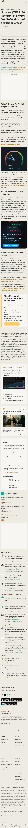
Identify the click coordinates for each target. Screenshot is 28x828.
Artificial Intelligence (19, 747)
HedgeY (6, 583)
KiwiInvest (7, 645)
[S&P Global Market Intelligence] (6, 712)
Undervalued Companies (20, 734)
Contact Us (17, 764)
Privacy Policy (4, 820)
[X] (5, 695)
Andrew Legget (7, 511)
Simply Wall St (7, 30)
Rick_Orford (7, 554)
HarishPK (6, 658)
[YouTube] (7, 695)
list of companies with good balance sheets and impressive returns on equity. (13, 288)
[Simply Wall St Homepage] (2, 0)
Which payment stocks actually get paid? (12, 499)
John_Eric (7, 564)
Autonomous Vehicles (19, 745)
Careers (16, 767)
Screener (3, 758)
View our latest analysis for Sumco (11, 144)
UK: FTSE (3, 736)
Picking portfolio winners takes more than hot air (12, 507)
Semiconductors (10, 9)
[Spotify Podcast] (10, 695)
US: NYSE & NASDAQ (6, 734)
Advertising (17, 758)
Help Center (17, 771)
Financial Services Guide (6, 815)
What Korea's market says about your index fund (13, 516)
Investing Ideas (4, 761)
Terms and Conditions (6, 818)
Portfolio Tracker (5, 756)
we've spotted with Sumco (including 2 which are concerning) (13, 279)
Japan (2, 9)
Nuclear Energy (18, 742)
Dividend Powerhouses (20, 736)
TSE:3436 (11, 60)
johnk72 (6, 671)
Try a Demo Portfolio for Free (12, 323)
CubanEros (7, 637)
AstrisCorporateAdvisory (9, 596)
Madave (6, 665)
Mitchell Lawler (7, 502)
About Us (17, 761)
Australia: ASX (4, 739)
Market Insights (4, 767)
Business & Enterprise (19, 779)
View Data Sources (5, 723)
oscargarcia (7, 627)
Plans (16, 756)
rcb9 (5, 574)
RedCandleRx (7, 614)
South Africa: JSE (5, 747)
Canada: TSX (4, 745)
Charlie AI (17, 782)
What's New (4, 769)
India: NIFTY (4, 742)
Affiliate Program (18, 776)
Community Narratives (6, 764)
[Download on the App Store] (6, 700)
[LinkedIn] (2, 695)
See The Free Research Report (10, 472)
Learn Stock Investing (19, 773)
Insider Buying (18, 739)
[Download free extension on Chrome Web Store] (9, 704)
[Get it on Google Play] (16, 700)
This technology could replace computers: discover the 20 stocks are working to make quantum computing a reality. (13, 69)
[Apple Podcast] (12, 695)
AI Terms (3, 822)
